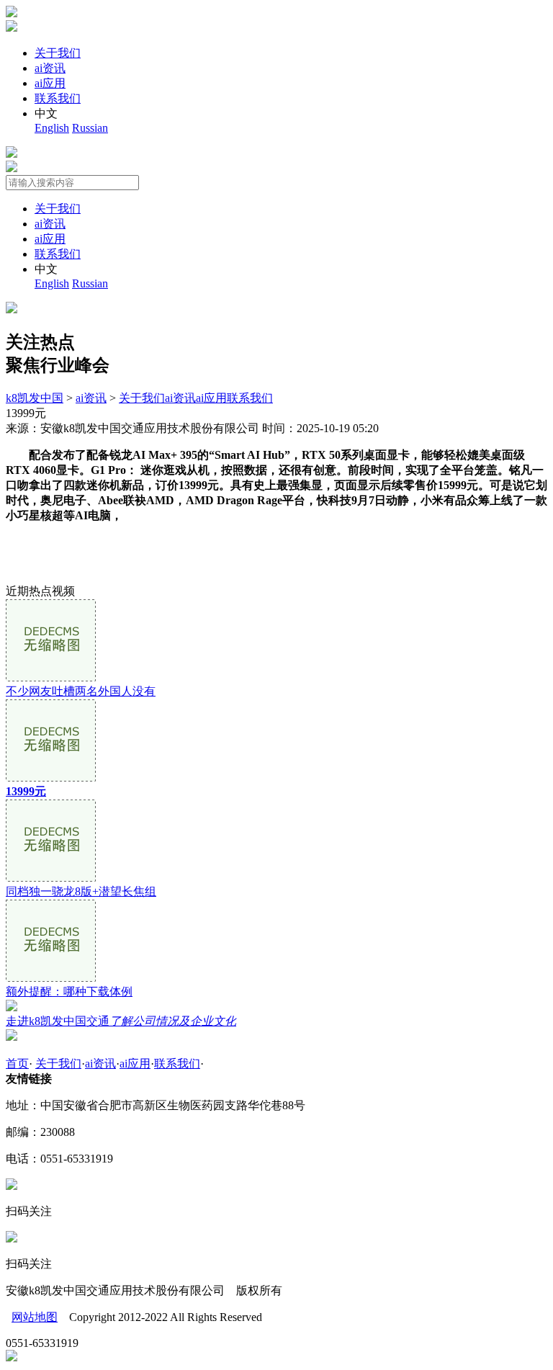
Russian (90, 128)
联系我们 (58, 98)
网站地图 (35, 1317)
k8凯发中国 (34, 398)
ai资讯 (50, 68)
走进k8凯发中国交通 (121, 1021)
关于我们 (58, 53)
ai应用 (50, 83)
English (52, 128)
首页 (17, 1063)
